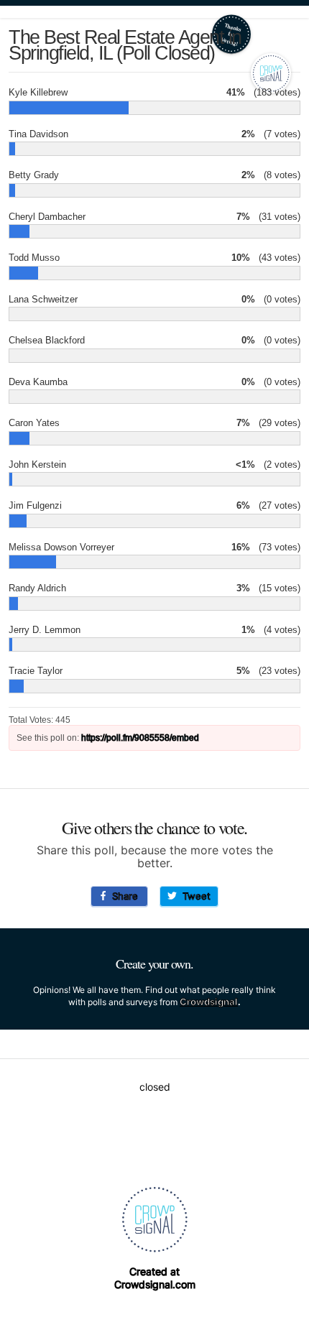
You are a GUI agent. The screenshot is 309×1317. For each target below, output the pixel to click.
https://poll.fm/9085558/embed (140, 738)
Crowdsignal (209, 1001)
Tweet (194, 896)
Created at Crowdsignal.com (154, 1277)
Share (122, 896)
